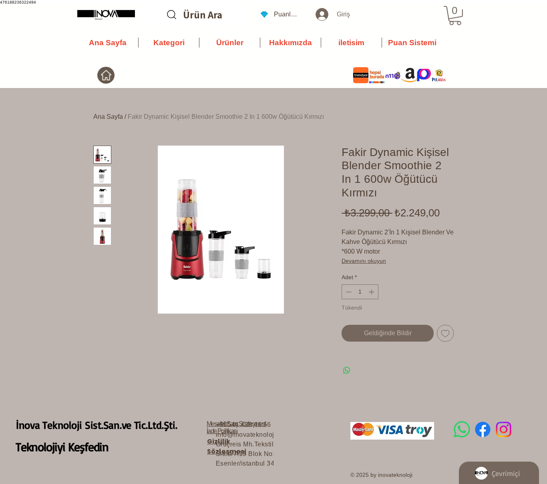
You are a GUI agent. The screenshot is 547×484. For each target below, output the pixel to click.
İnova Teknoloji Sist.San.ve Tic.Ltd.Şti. (96, 424)
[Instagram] (503, 429)
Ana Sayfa (108, 116)
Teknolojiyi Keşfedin (62, 446)
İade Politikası (222, 431)
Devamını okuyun (364, 261)
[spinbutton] (360, 292)
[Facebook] (483, 429)
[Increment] (372, 292)
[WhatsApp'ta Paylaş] (347, 370)
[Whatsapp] (462, 429)
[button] (455, 15)
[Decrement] (348, 292)
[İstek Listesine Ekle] (445, 333)
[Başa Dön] (106, 75)
